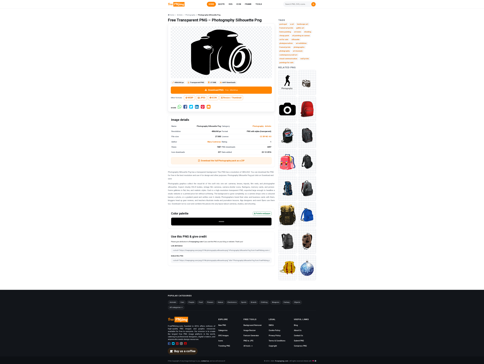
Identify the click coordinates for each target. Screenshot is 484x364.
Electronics (232, 302)
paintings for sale (286, 62)
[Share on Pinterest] (202, 108)
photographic (299, 47)
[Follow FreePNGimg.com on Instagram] (181, 343)
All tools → (248, 346)
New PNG (222, 325)
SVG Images (223, 335)
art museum (297, 51)
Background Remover (253, 325)
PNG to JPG (248, 341)
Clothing (264, 302)
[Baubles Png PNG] (307, 268)
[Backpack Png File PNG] (287, 241)
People (191, 302)
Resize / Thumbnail (232, 97)
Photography (258, 126)
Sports (243, 302)
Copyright (273, 346)
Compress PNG (300, 346)
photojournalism (286, 43)
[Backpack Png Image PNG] (307, 135)
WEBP (190, 97)
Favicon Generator (251, 335)
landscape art (302, 24)
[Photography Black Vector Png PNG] (287, 109)
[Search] (313, 4)
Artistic (268, 126)
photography (284, 51)
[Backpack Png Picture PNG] (307, 109)
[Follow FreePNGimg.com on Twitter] (173, 343)
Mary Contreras (214, 142)
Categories (223, 330)
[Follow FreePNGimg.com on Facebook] (169, 343)
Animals (173, 302)
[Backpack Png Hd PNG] (307, 215)
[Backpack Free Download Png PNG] (287, 268)
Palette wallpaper (263, 213)
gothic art (300, 28)
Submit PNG (299, 341)
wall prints (304, 59)
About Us (297, 330)
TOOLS (258, 4)
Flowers (210, 302)
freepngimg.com (281, 361)
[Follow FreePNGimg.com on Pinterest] (177, 343)
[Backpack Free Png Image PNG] (307, 241)
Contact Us (298, 335)
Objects (297, 302)
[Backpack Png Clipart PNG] (287, 188)
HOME (211, 4)
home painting (285, 32)
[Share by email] (208, 108)
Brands (253, 302)
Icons (220, 341)
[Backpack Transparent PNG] (307, 162)
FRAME (248, 4)
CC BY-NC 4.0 (265, 137)
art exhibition (301, 43)
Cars (182, 302)
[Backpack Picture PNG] (287, 135)
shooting (307, 32)
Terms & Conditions (277, 341)
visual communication (288, 59)
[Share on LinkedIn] (196, 108)
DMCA (271, 325)
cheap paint (284, 36)
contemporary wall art (288, 55)
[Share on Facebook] (185, 108)
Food (201, 302)
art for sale (283, 39)
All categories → (176, 307)
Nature (220, 302)
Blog (296, 325)
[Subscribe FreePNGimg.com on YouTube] (185, 343)
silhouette (295, 39)
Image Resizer (250, 330)
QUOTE (221, 4)
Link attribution (177, 246)
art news (297, 32)
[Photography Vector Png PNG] (307, 82)
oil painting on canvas (301, 36)
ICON (238, 4)
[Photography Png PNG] (287, 82)
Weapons (275, 302)
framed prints (284, 47)
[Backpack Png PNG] (307, 188)
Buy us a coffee (184, 351)
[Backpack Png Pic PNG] (287, 215)
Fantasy (287, 302)
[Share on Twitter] (191, 108)
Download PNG (223, 90)
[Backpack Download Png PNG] (287, 162)
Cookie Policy (274, 330)
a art (292, 24)
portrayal (283, 24)
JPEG (202, 97)
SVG (231, 4)
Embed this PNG (177, 256)
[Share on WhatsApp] (179, 108)
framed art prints (286, 28)
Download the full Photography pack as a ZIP (223, 160)
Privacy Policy (275, 335)
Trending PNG (224, 346)
